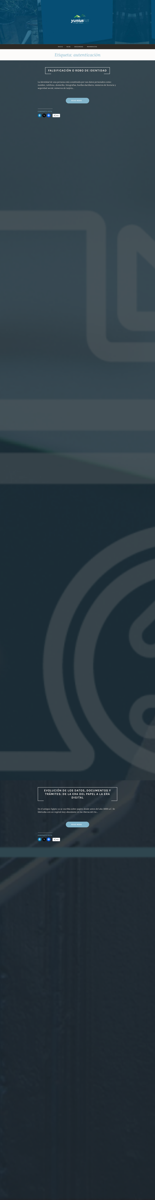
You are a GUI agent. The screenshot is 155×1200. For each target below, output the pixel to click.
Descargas (78, 46)
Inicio (60, 46)
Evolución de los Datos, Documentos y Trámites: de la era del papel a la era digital (77, 794)
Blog (68, 46)
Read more (77, 101)
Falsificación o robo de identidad (77, 70)
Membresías (92, 46)
